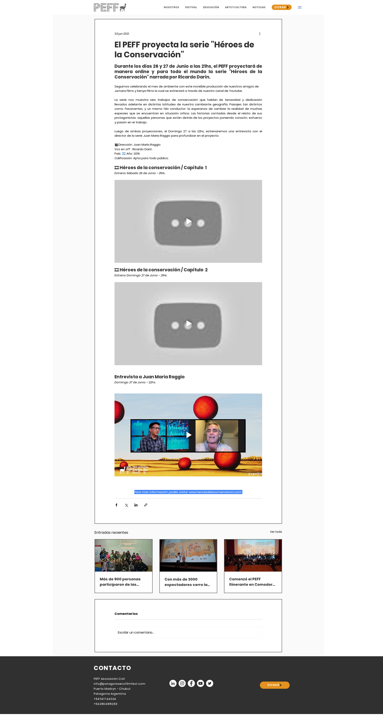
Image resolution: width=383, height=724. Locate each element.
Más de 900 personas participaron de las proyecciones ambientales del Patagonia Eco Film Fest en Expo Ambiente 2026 (122, 582)
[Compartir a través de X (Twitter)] (126, 505)
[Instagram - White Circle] (182, 683)
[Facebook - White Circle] (191, 683)
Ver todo (276, 532)
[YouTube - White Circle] (200, 683)
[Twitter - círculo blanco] (209, 683)
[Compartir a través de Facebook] (116, 505)
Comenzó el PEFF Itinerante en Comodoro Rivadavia (252, 582)
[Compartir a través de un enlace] (146, 505)
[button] (171, 7)
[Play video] (188, 221)
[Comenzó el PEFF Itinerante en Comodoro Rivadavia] (253, 556)
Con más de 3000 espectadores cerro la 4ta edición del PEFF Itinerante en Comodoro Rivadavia (187, 582)
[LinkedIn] (173, 683)
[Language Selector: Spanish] (302, 7)
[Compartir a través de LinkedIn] (136, 505)
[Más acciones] (259, 33)
